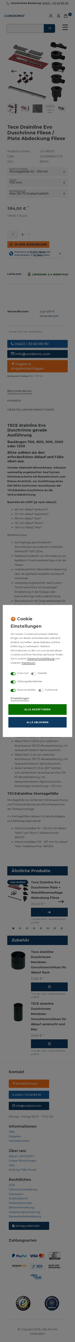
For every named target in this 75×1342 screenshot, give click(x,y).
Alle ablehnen (38, 722)
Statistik (42, 673)
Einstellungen (20, 698)
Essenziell (22, 673)
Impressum (28, 662)
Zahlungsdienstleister (29, 681)
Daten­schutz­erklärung (40, 658)
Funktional (51, 689)
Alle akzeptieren (37, 709)
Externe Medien (26, 689)
